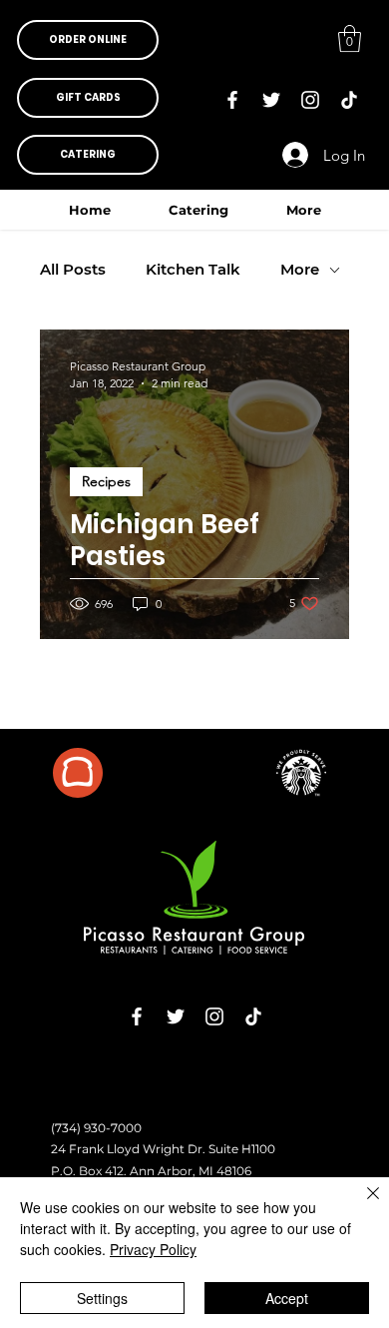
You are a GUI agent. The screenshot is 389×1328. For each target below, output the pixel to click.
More (299, 270)
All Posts (73, 270)
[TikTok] (349, 100)
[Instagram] (310, 100)
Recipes (106, 481)
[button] (88, 40)
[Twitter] (271, 100)
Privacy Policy (153, 1249)
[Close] (361, 1205)
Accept (286, 1298)
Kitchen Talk (193, 270)
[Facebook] (232, 100)
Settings (102, 1298)
